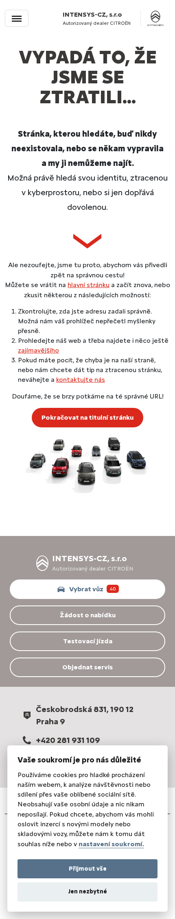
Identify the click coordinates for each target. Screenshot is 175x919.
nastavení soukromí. (111, 844)
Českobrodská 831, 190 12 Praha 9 (84, 715)
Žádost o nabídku (88, 615)
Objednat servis (87, 667)
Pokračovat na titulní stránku (87, 417)
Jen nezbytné (87, 891)
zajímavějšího (38, 350)
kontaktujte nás (80, 379)
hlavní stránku (88, 285)
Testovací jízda (87, 641)
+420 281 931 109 (68, 740)
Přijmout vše (88, 868)
